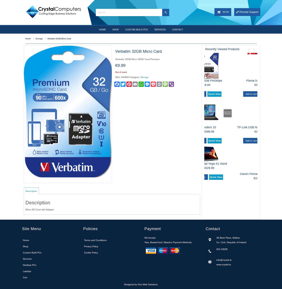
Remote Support (248, 12)
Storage (39, 39)
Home (28, 39)
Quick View (239, 94)
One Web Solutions (147, 284)
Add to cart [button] (223, 94)
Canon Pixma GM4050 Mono (231, 174)
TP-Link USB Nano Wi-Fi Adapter (231, 127)
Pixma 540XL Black (230, 80)
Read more (223, 187)
